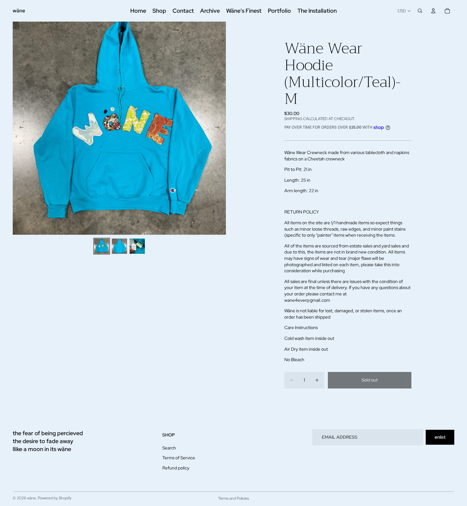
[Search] (420, 11)
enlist (440, 437)
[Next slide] (219, 128)
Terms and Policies (233, 498)
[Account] (433, 11)
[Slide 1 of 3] (101, 246)
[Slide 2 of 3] (119, 246)
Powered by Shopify (54, 498)
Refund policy (175, 468)
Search (169, 448)
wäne (31, 498)
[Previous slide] (20, 128)
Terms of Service (178, 458)
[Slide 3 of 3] (137, 246)
